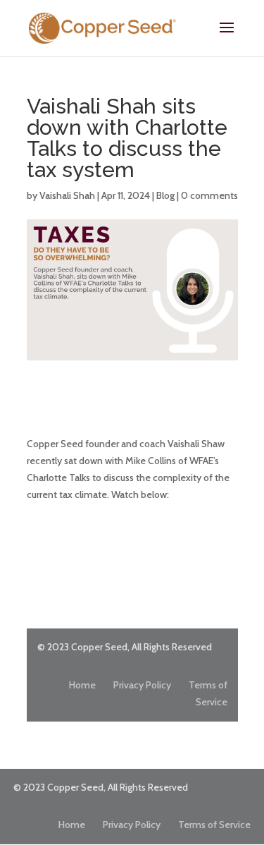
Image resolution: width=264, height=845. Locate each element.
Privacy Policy (142, 685)
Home (82, 685)
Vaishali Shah (67, 195)
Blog (165, 195)
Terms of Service (214, 824)
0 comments (209, 195)
